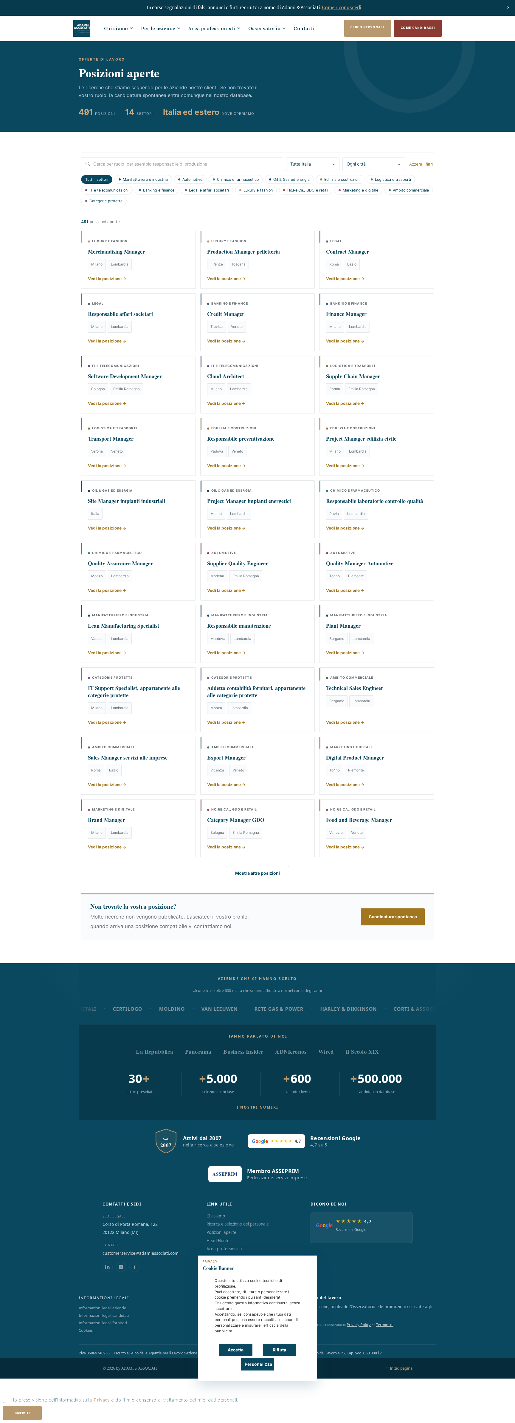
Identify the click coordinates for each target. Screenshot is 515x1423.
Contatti (304, 28)
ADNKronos (290, 1051)
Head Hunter (219, 1240)
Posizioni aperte (221, 1232)
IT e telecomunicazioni (108, 190)
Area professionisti (211, 28)
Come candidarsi (418, 27)
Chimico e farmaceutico (238, 179)
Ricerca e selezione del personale (238, 1224)
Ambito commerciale (411, 190)
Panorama (198, 1051)
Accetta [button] (236, 1349)
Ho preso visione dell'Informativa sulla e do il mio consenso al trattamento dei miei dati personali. (124, 1400)
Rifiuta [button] (279, 1349)
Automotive (192, 179)
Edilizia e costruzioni (342, 179)
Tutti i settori (96, 179)
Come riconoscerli (341, 7)
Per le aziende (158, 28)
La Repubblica (154, 1051)
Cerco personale (367, 27)
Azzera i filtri (421, 164)
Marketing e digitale (360, 190)
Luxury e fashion (258, 190)
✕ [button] (303, 1263)
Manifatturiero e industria (145, 179)
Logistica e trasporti (393, 179)
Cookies (86, 1330)
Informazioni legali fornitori (103, 1322)
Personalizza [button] (258, 1363)
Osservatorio (264, 28)
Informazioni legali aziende (102, 1308)
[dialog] (257, 1317)
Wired (326, 1051)
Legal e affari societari (209, 190)
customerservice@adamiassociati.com (141, 1253)
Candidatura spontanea (393, 916)
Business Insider (243, 1051)
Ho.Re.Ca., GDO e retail (307, 190)
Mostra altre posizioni (257, 873)
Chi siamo (116, 28)
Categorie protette (105, 201)
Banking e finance (158, 190)
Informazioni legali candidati (104, 1315)
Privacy (102, 1400)
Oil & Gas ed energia (291, 179)
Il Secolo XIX (362, 1051)
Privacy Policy (359, 1324)
